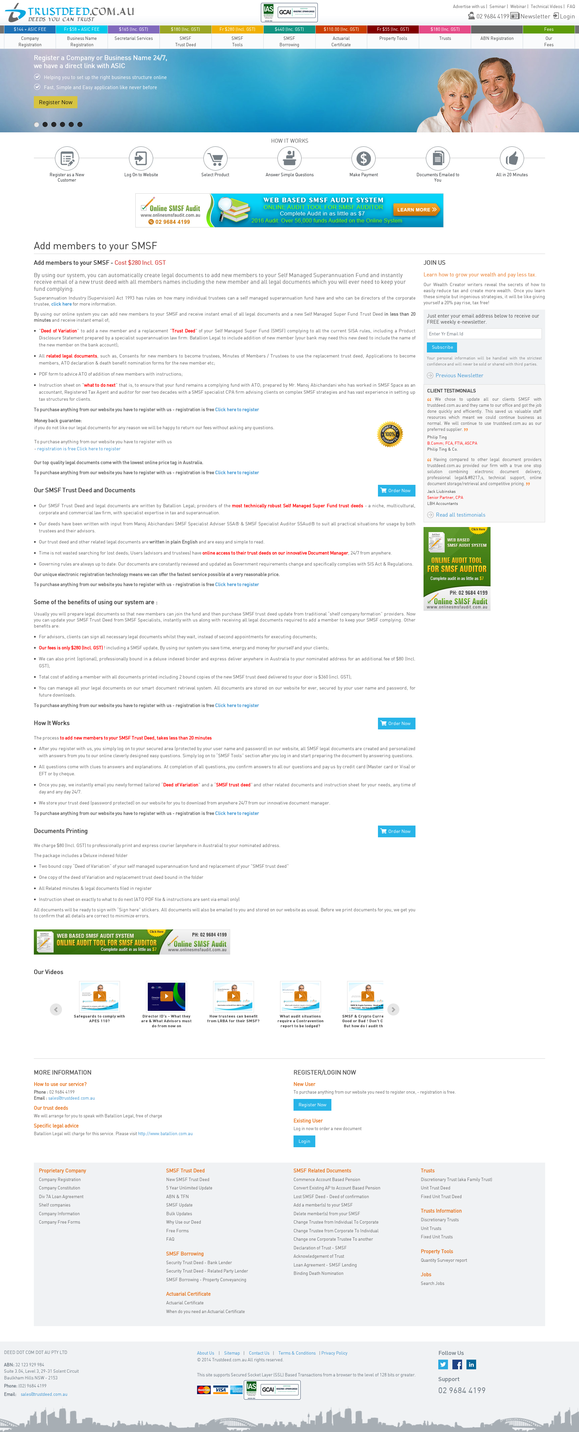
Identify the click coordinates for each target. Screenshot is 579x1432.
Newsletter (535, 15)
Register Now (55, 102)
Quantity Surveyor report (444, 1260)
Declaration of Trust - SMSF (320, 1247)
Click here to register (237, 409)
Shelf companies (54, 1205)
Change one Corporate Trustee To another (333, 1239)
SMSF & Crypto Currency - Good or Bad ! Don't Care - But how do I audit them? (367, 1021)
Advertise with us (469, 6)
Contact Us (259, 1353)
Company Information (59, 1213)
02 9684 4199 (492, 15)
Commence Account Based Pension (327, 1179)
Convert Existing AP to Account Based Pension (337, 1187)
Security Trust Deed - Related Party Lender (207, 1271)
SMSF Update (179, 1205)
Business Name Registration (82, 36)
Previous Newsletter (460, 375)
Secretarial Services (134, 33)
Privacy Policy (334, 1353)
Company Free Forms (59, 1222)
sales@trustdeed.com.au (71, 1098)
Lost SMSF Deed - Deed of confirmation (331, 1196)
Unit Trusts (431, 1228)
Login (567, 15)
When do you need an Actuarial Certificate (205, 1311)
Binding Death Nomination (318, 1273)
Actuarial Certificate (341, 36)
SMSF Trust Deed (185, 36)
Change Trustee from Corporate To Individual (336, 1230)
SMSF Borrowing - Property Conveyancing (206, 1279)
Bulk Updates (179, 1213)
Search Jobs (432, 1283)
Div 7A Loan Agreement (61, 1196)
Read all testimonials (461, 514)
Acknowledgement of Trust (319, 1256)
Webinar (518, 6)
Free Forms (177, 1230)
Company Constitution (59, 1187)
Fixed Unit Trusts (437, 1236)
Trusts (445, 33)
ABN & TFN (177, 1196)
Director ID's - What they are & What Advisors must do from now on (166, 1021)
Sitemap (232, 1353)
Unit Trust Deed (435, 1187)
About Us (205, 1353)
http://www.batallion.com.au (165, 1133)
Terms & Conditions (297, 1353)
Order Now (399, 490)
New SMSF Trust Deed (187, 1179)
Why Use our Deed (183, 1222)
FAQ (571, 6)
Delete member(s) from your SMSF (327, 1213)
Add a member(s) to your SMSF (323, 1205)
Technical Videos (546, 6)
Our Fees (549, 36)
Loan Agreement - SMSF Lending (325, 1264)
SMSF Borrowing (289, 36)
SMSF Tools (237, 36)
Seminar (498, 6)
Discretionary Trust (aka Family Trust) (456, 1179)
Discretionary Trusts (440, 1219)
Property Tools (393, 33)
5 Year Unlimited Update (189, 1187)
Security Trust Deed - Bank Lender (199, 1262)
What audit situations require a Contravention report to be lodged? (300, 1021)
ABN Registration (497, 38)
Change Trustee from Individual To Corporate (336, 1222)
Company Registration (30, 36)
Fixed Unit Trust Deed (441, 1196)
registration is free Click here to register (79, 448)
